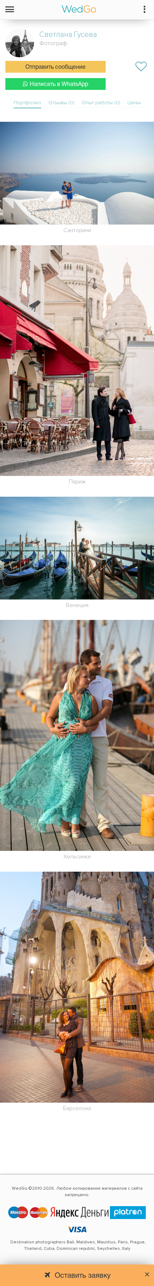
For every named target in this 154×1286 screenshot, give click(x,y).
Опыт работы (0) (101, 103)
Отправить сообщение (55, 67)
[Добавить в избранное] (141, 66)
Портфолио (27, 103)
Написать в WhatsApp (59, 84)
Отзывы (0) (61, 103)
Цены (134, 103)
